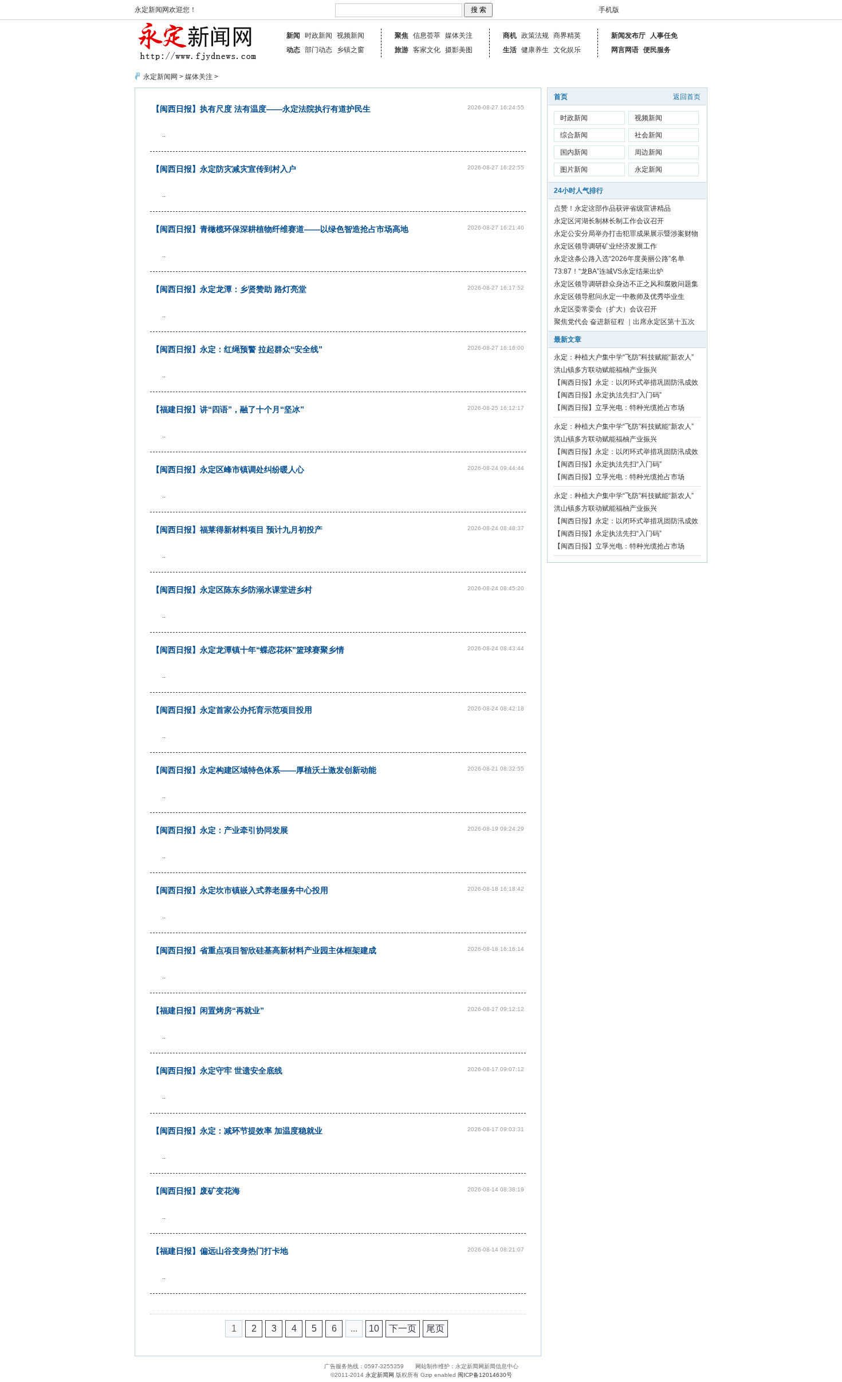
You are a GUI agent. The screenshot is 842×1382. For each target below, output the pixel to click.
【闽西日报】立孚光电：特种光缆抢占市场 (619, 408)
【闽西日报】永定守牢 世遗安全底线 (217, 1070)
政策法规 (535, 35)
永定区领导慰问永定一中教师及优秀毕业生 (619, 297)
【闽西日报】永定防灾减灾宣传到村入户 (224, 168)
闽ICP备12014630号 (485, 1375)
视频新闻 (350, 35)
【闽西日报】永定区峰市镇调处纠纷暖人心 (228, 469)
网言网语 (625, 50)
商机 (510, 35)
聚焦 (401, 35)
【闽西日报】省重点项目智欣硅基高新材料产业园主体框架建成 (264, 950)
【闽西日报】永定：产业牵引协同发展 (220, 830)
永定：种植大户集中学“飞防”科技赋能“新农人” (624, 357)
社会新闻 (648, 135)
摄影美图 (459, 50)
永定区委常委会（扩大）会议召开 (605, 309)
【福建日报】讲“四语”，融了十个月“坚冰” (228, 409)
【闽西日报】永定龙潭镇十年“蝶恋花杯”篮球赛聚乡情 (248, 649)
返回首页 (687, 97)
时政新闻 (318, 35)
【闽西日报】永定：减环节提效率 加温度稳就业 (237, 1130)
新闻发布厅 (628, 35)
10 (374, 1328)
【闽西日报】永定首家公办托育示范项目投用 (232, 709)
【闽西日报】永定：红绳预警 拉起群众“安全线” (237, 349)
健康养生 (535, 50)
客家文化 (426, 50)
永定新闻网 (160, 77)
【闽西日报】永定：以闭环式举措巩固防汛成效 (626, 382)
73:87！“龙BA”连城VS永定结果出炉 (608, 271)
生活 (510, 50)
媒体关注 (459, 35)
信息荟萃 (426, 35)
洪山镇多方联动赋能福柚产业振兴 (605, 370)
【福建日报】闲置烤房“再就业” (208, 1010)
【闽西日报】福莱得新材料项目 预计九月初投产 (237, 529)
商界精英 (567, 35)
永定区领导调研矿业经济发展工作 (605, 246)
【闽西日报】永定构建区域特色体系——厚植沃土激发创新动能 (264, 770)
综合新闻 (574, 135)
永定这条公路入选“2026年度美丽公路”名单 (619, 259)
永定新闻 (648, 169)
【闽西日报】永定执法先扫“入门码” (608, 395)
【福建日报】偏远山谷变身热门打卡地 (220, 1250)
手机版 (609, 10)
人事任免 (664, 35)
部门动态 (318, 50)
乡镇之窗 (350, 50)
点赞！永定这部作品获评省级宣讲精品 (612, 208)
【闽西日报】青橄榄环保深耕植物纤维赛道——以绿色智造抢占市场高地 (280, 229)
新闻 (293, 35)
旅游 (401, 50)
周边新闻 (648, 152)
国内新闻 (574, 152)
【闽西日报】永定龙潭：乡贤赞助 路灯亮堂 (229, 289)
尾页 (435, 1328)
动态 (293, 50)
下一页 (402, 1328)
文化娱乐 (567, 50)
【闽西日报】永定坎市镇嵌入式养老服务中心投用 (240, 890)
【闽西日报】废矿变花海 (196, 1190)
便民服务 (657, 50)
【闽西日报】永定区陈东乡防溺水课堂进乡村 (232, 589)
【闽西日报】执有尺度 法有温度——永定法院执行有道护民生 (261, 108)
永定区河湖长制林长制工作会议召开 (609, 221)
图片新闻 (574, 169)
